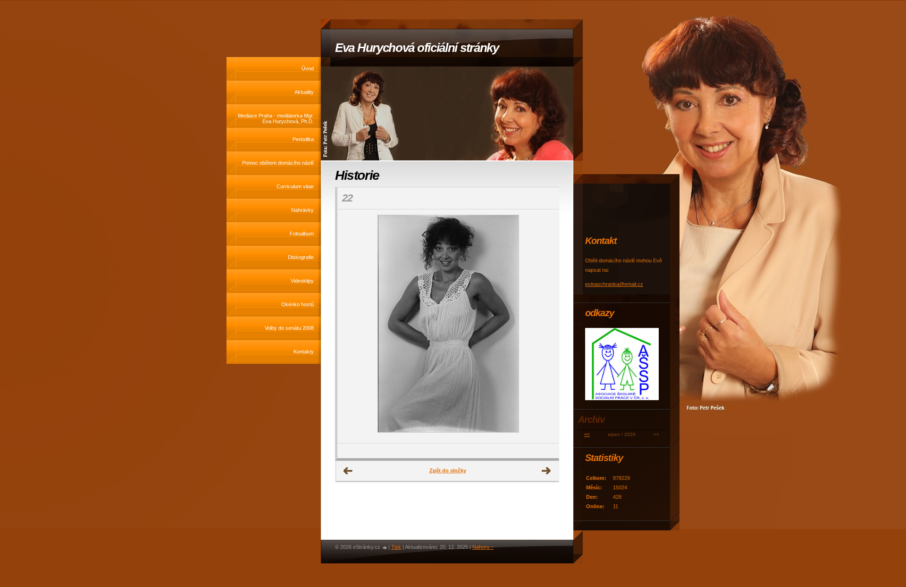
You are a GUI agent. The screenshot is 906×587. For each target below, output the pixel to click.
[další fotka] (543, 326)
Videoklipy (302, 281)
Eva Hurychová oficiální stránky (417, 48)
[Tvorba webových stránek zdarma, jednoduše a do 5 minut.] (385, 547)
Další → (546, 471)
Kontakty (304, 351)
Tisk (396, 547)
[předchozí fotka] (352, 326)
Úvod (308, 68)
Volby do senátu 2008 (289, 328)
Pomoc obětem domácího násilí (278, 163)
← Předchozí (348, 471)
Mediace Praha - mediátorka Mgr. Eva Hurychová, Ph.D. (276, 118)
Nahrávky (302, 210)
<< (587, 434)
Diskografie (301, 257)
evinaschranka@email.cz (614, 284)
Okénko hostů (297, 304)
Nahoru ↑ (483, 547)
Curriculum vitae (295, 186)
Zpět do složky (447, 470)
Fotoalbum (302, 233)
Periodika (303, 139)
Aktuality (304, 92)
